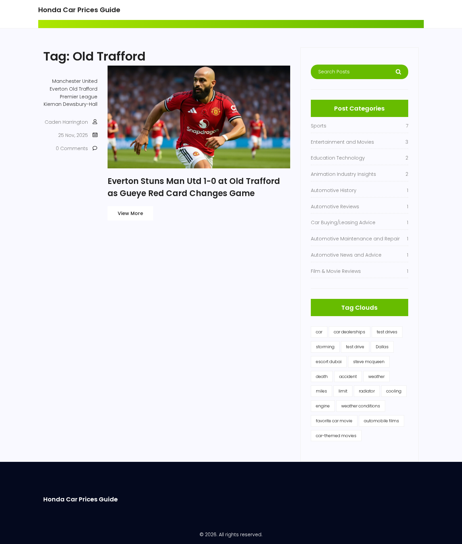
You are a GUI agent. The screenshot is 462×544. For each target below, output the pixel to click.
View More (130, 213)
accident (348, 376)
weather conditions (360, 406)
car (319, 332)
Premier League (78, 96)
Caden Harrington (66, 122)
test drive (355, 347)
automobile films (381, 421)
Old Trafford (83, 89)
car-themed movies (336, 436)
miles (321, 391)
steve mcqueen (369, 361)
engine (323, 406)
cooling (393, 391)
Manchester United (74, 81)
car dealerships (349, 332)
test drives (387, 332)
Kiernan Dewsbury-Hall (70, 104)
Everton (59, 89)
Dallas (382, 347)
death (322, 376)
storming (325, 347)
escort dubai (329, 361)
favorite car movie (334, 421)
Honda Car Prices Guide (79, 10)
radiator (367, 391)
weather (376, 376)
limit (343, 391)
